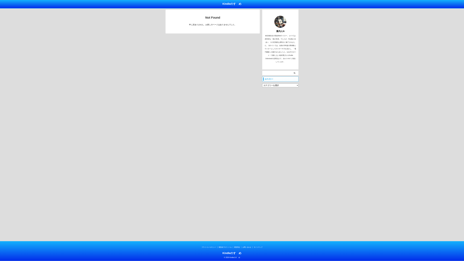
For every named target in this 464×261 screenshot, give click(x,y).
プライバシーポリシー (209, 247)
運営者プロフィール (225, 247)
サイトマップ (258, 247)
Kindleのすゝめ (232, 3)
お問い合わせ (247, 247)
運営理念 (237, 247)
